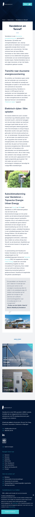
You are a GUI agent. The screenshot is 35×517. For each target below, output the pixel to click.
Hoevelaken (12, 424)
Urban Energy (9, 261)
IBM (20, 207)
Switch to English (9, 447)
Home (4, 20)
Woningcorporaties (10, 485)
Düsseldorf (5, 424)
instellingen (15, 503)
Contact (7, 469)
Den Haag (28, 422)
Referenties (11, 20)
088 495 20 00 (9, 430)
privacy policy (12, 507)
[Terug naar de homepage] (7, 6)
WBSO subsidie (27, 412)
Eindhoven (18, 424)
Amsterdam (17, 422)
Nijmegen (25, 424)
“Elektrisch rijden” (10, 102)
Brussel (23, 422)
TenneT (14, 207)
